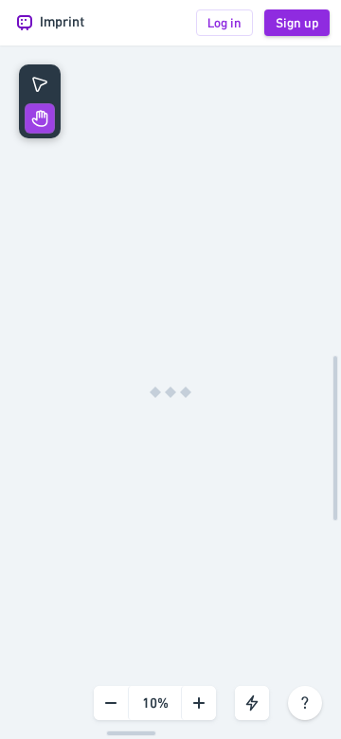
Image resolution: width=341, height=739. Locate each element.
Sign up (297, 22)
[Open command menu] (252, 703)
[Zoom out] (111, 703)
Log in (224, 22)
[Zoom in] (198, 703)
